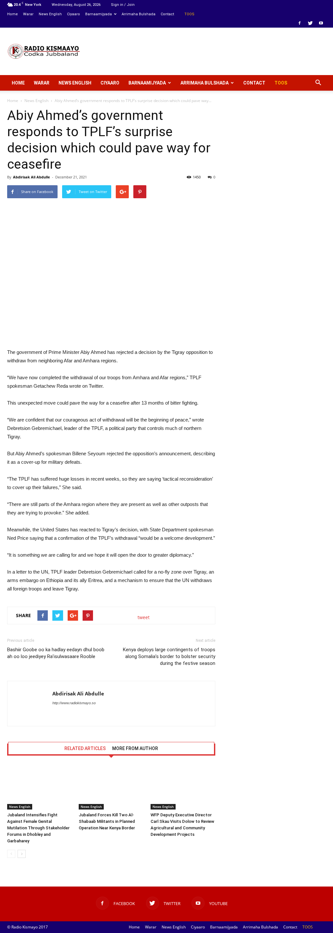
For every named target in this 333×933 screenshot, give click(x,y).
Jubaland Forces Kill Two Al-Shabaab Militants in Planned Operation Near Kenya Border (107, 821)
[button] (318, 83)
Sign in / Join (123, 5)
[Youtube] (321, 23)
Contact (167, 14)
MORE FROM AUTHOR (135, 748)
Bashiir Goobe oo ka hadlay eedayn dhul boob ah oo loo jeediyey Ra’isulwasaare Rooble (55, 653)
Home (12, 14)
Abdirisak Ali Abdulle (31, 177)
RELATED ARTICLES (85, 748)
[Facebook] (299, 23)
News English (50, 14)
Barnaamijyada (98, 14)
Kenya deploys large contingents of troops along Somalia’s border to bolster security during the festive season (169, 656)
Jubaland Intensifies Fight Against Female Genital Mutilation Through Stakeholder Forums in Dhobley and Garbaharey (38, 827)
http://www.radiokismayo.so (74, 703)
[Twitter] (310, 23)
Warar (28, 14)
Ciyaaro (73, 14)
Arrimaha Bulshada (138, 14)
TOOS (189, 14)
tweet (144, 617)
